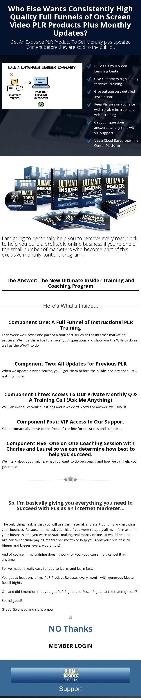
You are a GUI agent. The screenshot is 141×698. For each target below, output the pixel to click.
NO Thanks (70, 628)
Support (70, 688)
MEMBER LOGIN (71, 646)
